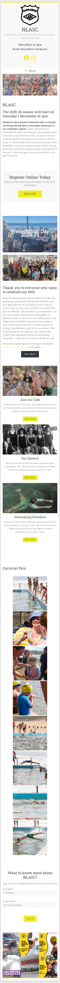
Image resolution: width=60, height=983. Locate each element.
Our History (30, 458)
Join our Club (30, 400)
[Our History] (30, 440)
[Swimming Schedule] (30, 499)
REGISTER (30, 194)
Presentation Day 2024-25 (30, 233)
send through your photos (15, 347)
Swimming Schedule (30, 517)
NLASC (30, 29)
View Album (30, 354)
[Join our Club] (30, 382)
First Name (8, 889)
